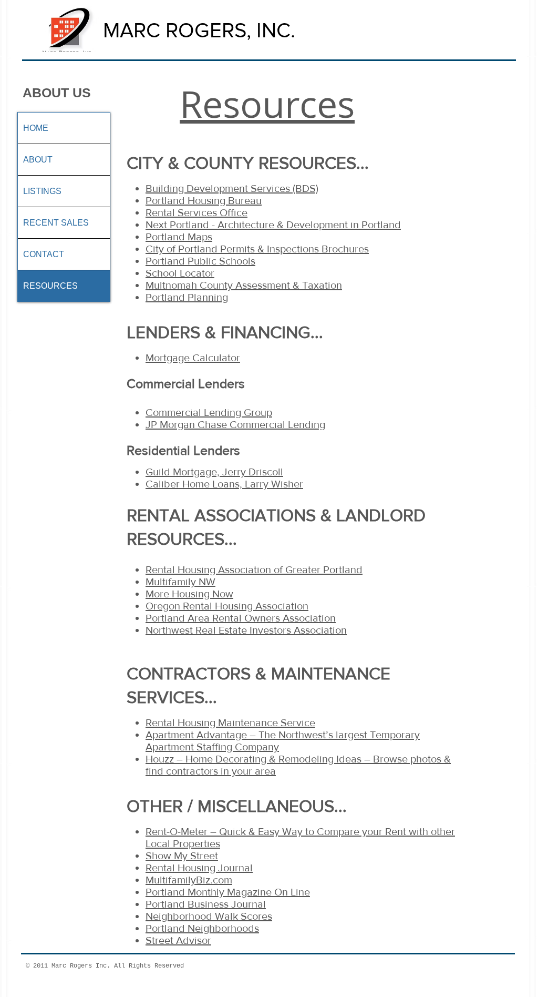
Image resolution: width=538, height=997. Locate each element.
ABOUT (38, 159)
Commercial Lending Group (209, 412)
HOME (35, 128)
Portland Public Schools (200, 261)
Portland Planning (187, 297)
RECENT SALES (56, 222)
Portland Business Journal (206, 904)
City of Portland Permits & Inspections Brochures (257, 249)
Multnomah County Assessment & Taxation (244, 285)
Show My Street (182, 855)
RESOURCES (50, 285)
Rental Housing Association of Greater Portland (254, 569)
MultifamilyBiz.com (189, 880)
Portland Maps (179, 236)
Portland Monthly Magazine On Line (228, 892)
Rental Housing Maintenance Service (230, 722)
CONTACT (43, 254)
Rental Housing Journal (199, 867)
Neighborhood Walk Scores (209, 916)
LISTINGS (42, 191)
